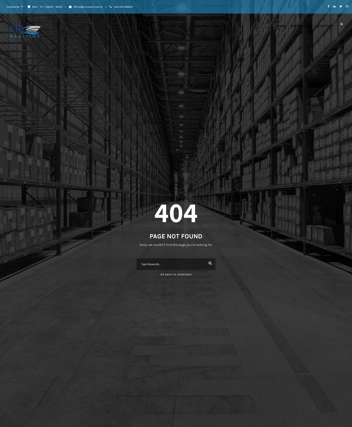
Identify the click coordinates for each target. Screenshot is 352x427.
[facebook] (328, 6)
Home (281, 26)
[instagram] (347, 6)
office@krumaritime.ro (88, 6)
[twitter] (341, 6)
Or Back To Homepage (176, 274)
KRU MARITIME (302, 26)
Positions (326, 26)
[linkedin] (334, 6)
